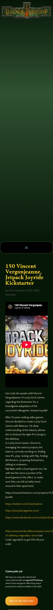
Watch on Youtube (22, 601)
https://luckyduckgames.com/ (22, 510)
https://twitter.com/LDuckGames (23, 504)
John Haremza (16, 290)
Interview (10, 294)
